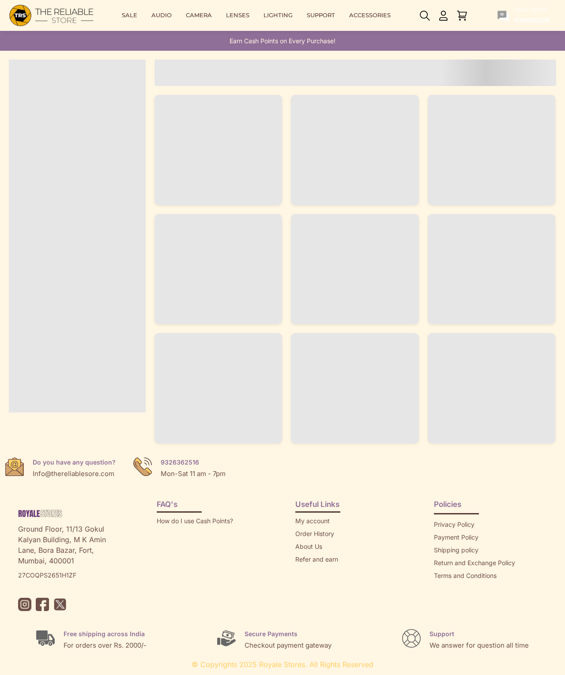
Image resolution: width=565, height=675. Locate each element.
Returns (306, 572)
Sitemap (446, 588)
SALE (129, 15)
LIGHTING (278, 15)
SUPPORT (321, 15)
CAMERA (199, 15)
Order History (314, 533)
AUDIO (161, 15)
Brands (444, 601)
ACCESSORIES (370, 15)
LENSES (237, 15)
